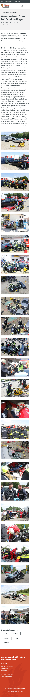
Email (5, 634)
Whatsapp (6, 638)
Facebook (15, 634)
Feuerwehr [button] (17, 1)
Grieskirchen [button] (8, 1)
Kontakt (8, 691)
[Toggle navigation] (26, 6)
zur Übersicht (5, 25)
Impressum (14, 691)
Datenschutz (21, 691)
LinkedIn (6, 642)
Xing (16, 638)
